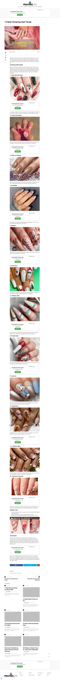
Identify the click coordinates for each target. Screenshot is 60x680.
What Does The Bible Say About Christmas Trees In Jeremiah (12, 649)
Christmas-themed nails (30, 69)
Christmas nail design (29, 222)
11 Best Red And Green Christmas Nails (11, 588)
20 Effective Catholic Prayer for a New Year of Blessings (30, 648)
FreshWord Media (13, 677)
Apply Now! (20, 14)
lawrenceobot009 (8, 591)
